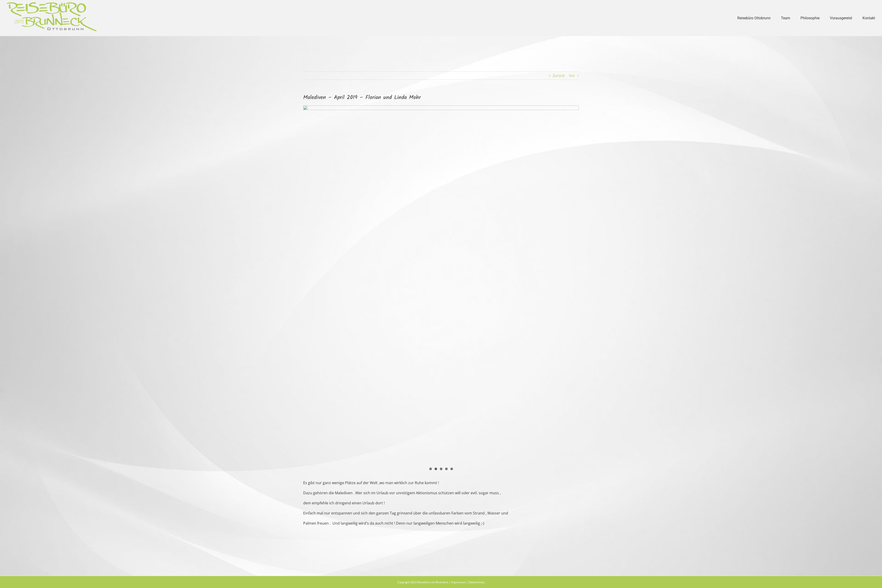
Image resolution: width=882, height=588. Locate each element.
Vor (572, 75)
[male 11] (441, 289)
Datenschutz (477, 582)
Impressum (458, 582)
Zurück (559, 75)
